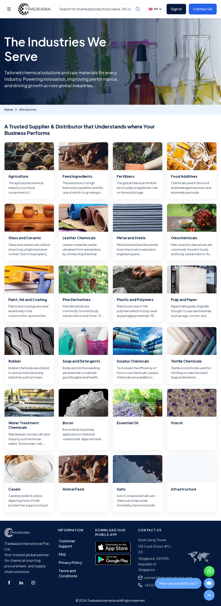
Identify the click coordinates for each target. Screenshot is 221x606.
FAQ (62, 554)
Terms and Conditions (68, 573)
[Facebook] (9, 582)
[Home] (17, 532)
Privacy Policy (70, 562)
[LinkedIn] (21, 582)
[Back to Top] (209, 595)
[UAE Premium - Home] (34, 9)
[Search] (137, 9)
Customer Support (67, 543)
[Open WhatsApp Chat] (209, 571)
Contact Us (202, 9)
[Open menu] (8, 9)
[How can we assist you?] (209, 583)
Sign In (176, 9)
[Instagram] (33, 582)
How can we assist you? (178, 583)
